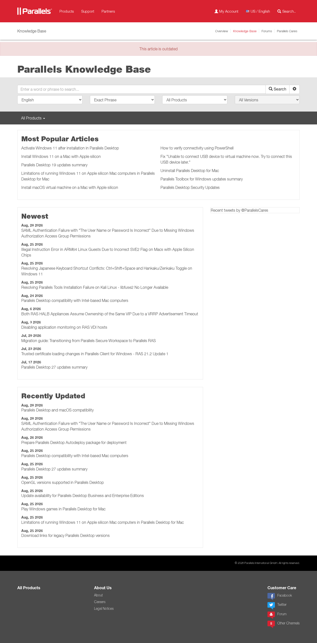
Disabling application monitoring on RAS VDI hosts (64, 327)
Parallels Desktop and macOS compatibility (57, 410)
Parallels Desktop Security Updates (190, 187)
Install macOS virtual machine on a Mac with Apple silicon (69, 187)
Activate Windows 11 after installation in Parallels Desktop (70, 148)
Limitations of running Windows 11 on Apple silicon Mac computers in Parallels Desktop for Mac (102, 522)
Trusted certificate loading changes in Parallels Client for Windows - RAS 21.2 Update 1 (94, 353)
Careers (100, 602)
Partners (108, 11)
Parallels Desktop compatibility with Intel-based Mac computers (74, 300)
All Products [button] (32, 118)
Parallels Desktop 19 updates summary (54, 165)
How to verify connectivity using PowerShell (197, 148)
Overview (221, 31)
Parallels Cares (287, 31)
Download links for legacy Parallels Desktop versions (65, 535)
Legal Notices (104, 609)
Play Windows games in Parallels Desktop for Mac (63, 509)
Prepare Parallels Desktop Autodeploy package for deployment (74, 442)
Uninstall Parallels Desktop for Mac (189, 170)
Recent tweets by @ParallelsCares (239, 210)
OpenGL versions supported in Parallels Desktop (62, 482)
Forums (267, 31)
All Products (28, 587)
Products (66, 11)
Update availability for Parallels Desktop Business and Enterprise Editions (82, 495)
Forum (282, 614)
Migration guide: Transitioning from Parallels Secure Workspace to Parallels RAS (88, 340)
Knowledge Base (245, 31)
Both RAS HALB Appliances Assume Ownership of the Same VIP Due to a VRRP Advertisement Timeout (109, 314)
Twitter (282, 605)
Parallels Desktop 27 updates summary (54, 367)
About (98, 595)
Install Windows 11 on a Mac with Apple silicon (61, 156)
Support (87, 11)
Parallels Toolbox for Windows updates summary (201, 179)
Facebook (284, 595)
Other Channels (288, 623)
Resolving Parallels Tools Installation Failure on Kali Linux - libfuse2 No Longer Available (94, 287)
